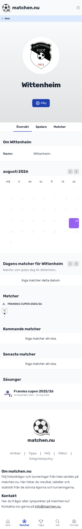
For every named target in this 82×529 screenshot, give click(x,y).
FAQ (47, 453)
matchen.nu (41, 440)
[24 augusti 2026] (76, 264)
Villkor (62, 453)
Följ (43, 103)
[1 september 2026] (76, 171)
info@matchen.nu (48, 506)
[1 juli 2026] (70, 171)
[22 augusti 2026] (70, 264)
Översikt (22, 127)
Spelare (41, 127)
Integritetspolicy (41, 458)
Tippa (33, 453)
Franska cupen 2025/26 (25, 304)
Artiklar (15, 453)
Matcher (60, 127)
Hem (7, 18)
